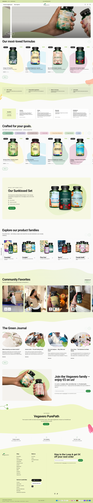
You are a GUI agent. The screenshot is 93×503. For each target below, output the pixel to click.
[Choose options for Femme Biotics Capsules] (50, 309)
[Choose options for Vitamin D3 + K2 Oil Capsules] (28, 309)
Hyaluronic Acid (20, 463)
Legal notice (27, 501)
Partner (18, 487)
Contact (18, 482)
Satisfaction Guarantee (21, 492)
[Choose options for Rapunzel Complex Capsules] (57, 309)
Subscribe (88, 391)
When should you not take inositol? (10, 349)
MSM (18, 469)
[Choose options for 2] (9, 309)
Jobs (32, 461)
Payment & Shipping (17, 501)
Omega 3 (18, 471)
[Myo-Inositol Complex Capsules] (57, 56)
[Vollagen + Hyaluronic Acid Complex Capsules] (80, 147)
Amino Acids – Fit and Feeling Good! (34, 349)
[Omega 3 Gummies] (35, 147)
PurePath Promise (34, 459)
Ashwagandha (19, 459)
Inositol (3, 351)
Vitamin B (18, 473)
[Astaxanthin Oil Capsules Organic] (80, 56)
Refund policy (7, 501)
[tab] (8, 133)
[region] (53, 114)
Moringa (18, 468)
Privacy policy (4, 501)
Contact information (22, 501)
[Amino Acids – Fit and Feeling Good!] (35, 339)
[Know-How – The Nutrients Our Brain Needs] (81, 339)
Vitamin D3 (19, 474)
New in (18, 458)
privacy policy (65, 393)
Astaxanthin (19, 461)
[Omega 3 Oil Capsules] (12, 56)
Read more (4, 356)
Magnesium (19, 466)
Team (32, 458)
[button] (17, 114)
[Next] (89, 41)
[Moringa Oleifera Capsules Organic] (12, 147)
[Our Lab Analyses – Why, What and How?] (58, 339)
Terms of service (12, 501)
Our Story (33, 456)
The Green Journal (20, 485)
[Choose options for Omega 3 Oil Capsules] (54, 309)
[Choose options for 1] (5, 309)
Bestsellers (19, 456)
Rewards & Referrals (20, 489)
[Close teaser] (2, 244)
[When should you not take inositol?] (12, 339)
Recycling (18, 490)
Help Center (19, 483)
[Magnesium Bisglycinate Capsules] (35, 56)
